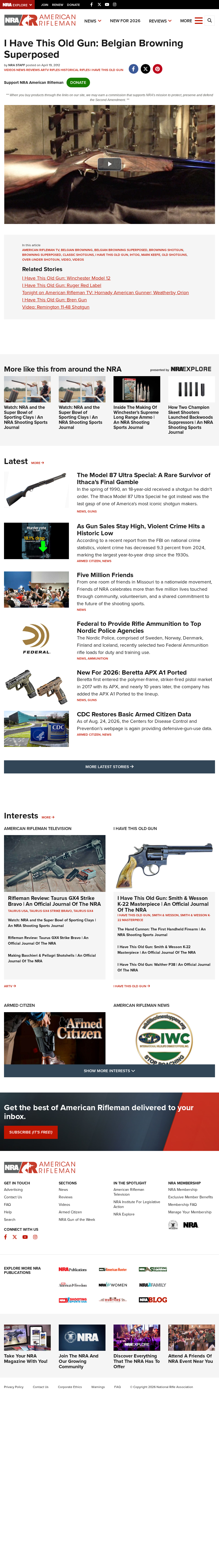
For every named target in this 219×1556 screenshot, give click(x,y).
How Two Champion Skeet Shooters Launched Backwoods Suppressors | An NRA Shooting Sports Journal (190, 420)
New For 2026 (125, 21)
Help (8, 1212)
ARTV (45, 70)
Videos (9, 70)
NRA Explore (124, 1214)
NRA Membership (182, 1189)
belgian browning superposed (120, 250)
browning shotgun (166, 250)
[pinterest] (157, 66)
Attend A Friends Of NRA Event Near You (190, 1358)
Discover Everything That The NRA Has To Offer (137, 1361)
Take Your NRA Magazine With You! (26, 1358)
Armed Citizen (89, 561)
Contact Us (13, 1197)
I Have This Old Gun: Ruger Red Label (61, 285)
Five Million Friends (105, 575)
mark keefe (150, 254)
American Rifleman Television (38, 828)
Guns (92, 511)
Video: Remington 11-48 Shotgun (55, 307)
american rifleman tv (40, 250)
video (66, 259)
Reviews (158, 21)
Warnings (98, 1387)
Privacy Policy (14, 1387)
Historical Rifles (75, 70)
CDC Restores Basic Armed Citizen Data (134, 714)
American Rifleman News (142, 1005)
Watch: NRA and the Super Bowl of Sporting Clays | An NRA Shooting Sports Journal (26, 417)
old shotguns (174, 254)
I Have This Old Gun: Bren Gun (54, 299)
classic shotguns (78, 254)
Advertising (13, 1189)
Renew (57, 4)
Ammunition (98, 658)
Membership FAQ (182, 1204)
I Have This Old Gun (107, 70)
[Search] (210, 21)
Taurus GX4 (83, 910)
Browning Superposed (41, 254)
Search (9, 1219)
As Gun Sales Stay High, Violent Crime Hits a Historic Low (141, 529)
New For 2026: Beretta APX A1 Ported (132, 672)
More (35, 463)
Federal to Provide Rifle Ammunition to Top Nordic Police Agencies (139, 627)
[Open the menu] (199, 20)
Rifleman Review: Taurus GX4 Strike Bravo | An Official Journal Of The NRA (54, 901)
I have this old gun (111, 254)
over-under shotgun (41, 259)
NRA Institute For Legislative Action (137, 1204)
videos (78, 259)
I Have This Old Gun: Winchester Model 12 (66, 278)
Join (44, 4)
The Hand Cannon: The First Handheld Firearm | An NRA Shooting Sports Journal (162, 932)
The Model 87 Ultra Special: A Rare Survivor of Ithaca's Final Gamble (143, 478)
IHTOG (135, 254)
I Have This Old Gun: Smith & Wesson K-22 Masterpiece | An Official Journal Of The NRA (163, 904)
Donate (73, 4)
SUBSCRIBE (30, 1132)
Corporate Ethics (70, 1387)
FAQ (7, 1204)
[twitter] (145, 66)
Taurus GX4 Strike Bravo (50, 910)
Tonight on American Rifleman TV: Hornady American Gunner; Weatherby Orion (105, 292)
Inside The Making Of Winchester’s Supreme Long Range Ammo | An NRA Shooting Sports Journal (136, 417)
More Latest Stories (131, 767)
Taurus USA (18, 910)
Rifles (55, 70)
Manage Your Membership (190, 1212)
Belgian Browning (77, 250)
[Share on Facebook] (133, 66)
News (90, 21)
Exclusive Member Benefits (190, 1197)
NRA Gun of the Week (77, 1219)
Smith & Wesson (165, 915)
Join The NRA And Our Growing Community (79, 1361)
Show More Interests (138, 1071)
